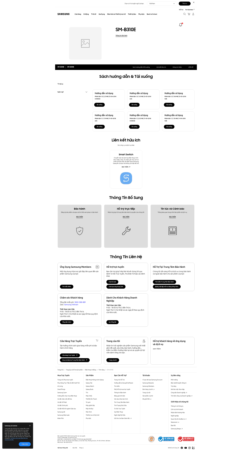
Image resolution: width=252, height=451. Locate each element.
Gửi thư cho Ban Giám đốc (122, 418)
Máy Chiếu (89, 396)
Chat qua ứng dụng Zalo (116, 287)
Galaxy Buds (89, 389)
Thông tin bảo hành (121, 35)
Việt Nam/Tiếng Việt (62, 448)
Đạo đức (173, 425)
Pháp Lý (81, 448)
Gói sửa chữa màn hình (121, 399)
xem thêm (157, 349)
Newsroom (174, 422)
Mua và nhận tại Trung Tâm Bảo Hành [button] (73, 360)
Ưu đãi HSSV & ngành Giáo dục (66, 409)
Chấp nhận (25, 444)
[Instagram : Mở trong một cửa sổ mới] (189, 448)
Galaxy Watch (90, 386)
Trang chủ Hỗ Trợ (119, 380)
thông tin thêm (177, 67)
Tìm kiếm (117, 386)
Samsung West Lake (63, 415)
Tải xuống (99, 105)
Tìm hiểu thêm (66, 287)
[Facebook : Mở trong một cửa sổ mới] (182, 448)
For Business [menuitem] (189, 10)
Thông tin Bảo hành (120, 393)
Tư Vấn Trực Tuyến (119, 409)
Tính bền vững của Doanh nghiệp (181, 396)
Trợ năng (173, 386)
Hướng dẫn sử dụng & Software (123, 383)
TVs (87, 393)
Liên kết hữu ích (161, 67)
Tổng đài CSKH (66, 322)
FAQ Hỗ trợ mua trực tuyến (122, 389)
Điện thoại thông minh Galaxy (95, 380)
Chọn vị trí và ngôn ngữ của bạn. (134, 4)
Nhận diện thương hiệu (178, 413)
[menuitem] (77, 14)
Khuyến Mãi (146, 399)
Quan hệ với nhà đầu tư (178, 419)
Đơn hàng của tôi (148, 389)
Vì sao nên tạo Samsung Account (152, 380)
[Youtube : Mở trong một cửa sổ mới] (185, 448)
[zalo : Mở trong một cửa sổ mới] (193, 448)
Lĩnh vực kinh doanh (177, 409)
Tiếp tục (184, 3)
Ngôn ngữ (60, 92)
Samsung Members (148, 386)
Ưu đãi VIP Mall (62, 402)
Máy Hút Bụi (89, 409)
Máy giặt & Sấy (90, 405)
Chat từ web (112, 282)
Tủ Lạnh (88, 402)
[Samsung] (63, 14)
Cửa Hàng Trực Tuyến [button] (68, 355)
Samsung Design (176, 429)
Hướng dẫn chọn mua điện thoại (67, 396)
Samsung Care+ (62, 393)
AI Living (60, 386)
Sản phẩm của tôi (148, 396)
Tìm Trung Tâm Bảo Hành (121, 402)
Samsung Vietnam (71, 304)
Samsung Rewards (148, 383)
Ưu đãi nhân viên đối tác (64, 399)
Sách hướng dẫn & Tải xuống (141, 67)
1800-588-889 (80, 302)
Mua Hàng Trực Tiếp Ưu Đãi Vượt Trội (68, 383)
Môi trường (174, 380)
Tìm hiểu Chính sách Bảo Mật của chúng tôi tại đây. (16, 439)
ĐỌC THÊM (125, 167)
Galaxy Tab (89, 383)
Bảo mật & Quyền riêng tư (178, 383)
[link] (180, 25)
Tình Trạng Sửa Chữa (120, 405)
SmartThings (61, 389)
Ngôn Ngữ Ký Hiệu (119, 415)
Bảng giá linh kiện (119, 396)
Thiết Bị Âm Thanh (91, 399)
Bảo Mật (75, 448)
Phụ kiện (88, 418)
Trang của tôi (113, 360)
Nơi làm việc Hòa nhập (177, 389)
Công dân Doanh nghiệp (178, 393)
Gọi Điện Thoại (118, 412)
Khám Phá (60, 418)
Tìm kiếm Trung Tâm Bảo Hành (164, 282)
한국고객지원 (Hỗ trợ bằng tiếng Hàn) (166, 287)
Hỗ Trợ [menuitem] (181, 10)
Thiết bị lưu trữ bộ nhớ (92, 415)
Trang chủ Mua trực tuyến (65, 380)
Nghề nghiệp (175, 416)
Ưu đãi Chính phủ (62, 405)
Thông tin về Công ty (177, 406)
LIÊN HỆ (190, 67)
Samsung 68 (61, 412)
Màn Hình (89, 412)
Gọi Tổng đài (112, 322)
